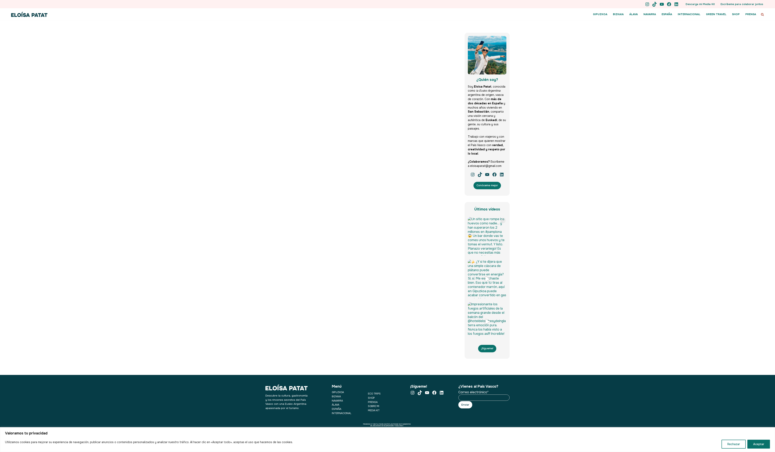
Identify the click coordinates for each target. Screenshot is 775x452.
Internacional (341, 413)
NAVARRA (649, 14)
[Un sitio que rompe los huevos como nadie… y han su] (487, 236)
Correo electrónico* (473, 392)
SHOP (736, 14)
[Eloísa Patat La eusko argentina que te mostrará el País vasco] (29, 14)
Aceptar (758, 444)
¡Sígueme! (487, 348)
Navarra (337, 400)
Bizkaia (336, 396)
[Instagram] (647, 4)
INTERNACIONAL (689, 14)
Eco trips (374, 393)
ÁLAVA (633, 14)
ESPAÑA (667, 14)
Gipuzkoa (338, 392)
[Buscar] (762, 14)
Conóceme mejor (487, 185)
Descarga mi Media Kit (700, 4)
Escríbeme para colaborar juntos (742, 4)
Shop (371, 398)
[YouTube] (661, 4)
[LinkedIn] (676, 4)
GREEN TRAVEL (716, 14)
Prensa (373, 402)
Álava (335, 404)
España (336, 409)
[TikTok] (654, 4)
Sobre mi (373, 406)
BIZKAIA (618, 14)
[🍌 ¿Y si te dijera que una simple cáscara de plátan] (487, 279)
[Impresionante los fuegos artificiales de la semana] (487, 321)
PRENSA (750, 14)
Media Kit (374, 410)
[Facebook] (669, 4)
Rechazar (733, 444)
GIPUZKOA (600, 14)
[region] (387, 439)
